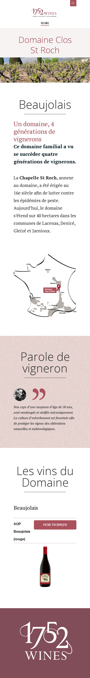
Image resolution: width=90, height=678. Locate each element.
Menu (45, 23)
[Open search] (71, 5)
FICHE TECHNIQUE (55, 525)
